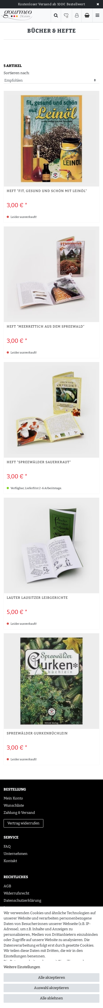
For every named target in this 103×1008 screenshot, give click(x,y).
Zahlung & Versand (19, 812)
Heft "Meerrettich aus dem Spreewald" (46, 327)
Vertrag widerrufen (23, 823)
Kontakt (10, 861)
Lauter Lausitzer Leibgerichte (37, 598)
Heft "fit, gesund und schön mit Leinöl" (47, 191)
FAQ (7, 846)
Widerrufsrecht (16, 893)
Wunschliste (14, 805)
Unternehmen (16, 854)
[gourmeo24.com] (16, 15)
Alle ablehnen (51, 998)
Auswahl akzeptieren (51, 988)
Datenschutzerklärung (22, 900)
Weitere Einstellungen (22, 967)
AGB (7, 886)
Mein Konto (13, 798)
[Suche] (56, 15)
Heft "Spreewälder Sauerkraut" (39, 462)
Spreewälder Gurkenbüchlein (37, 733)
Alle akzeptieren (51, 977)
